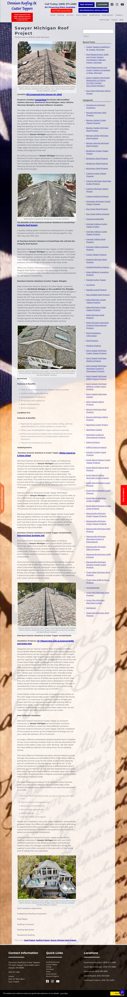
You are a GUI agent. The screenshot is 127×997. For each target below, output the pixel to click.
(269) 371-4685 (14, 972)
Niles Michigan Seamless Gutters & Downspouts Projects (97, 325)
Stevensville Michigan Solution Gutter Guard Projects (96, 565)
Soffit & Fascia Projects (96, 447)
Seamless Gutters (94, 430)
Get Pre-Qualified (61, 11)
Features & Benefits (95, 219)
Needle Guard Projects (96, 290)
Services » (70, 15)
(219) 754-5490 (107, 980)
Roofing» (60, 15)
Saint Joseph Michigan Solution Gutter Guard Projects (96, 386)
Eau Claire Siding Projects (97, 214)
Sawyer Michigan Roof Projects (63, 940)
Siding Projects (93, 442)
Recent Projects (52, 976)
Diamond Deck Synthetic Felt (30, 535)
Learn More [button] (64, 993)
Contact (114, 20)
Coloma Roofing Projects (97, 196)
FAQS (48, 972)
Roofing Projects (43, 940)
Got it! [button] (117, 993)
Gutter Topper (81, 15)
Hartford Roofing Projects (97, 267)
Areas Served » (108, 15)
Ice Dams (90, 285)
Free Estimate (86, 5)
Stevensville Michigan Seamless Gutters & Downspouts (96, 539)
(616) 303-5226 (103, 976)
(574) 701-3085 (109, 967)
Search (86, 36)
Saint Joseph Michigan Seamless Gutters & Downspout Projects (96, 368)
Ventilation (91, 608)
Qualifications (94, 15)
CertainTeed (40, 100)
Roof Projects (29, 940)
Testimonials (104, 20)
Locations (102, 5)
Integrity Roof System (27, 225)
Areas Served (51, 974)
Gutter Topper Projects (96, 255)
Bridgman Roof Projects (97, 158)
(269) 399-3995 (101, 971)
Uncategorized (92, 588)
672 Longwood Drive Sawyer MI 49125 (44, 94)
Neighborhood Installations (94, 10)
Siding (48, 967)
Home (52, 15)
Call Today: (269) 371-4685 (60, 4)
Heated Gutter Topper (96, 280)
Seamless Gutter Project (97, 425)
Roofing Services (52, 962)
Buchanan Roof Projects (97, 168)
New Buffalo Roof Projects (98, 295)
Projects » (119, 15)
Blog (121, 20)
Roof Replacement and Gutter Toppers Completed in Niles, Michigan (98, 70)
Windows (50, 969)
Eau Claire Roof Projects (97, 209)
